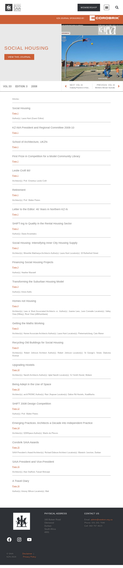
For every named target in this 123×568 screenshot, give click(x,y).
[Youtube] (29, 539)
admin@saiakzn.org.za (101, 519)
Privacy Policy (29, 557)
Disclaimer (27, 553)
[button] (106, 7)
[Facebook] (9, 539)
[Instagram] (19, 539)
